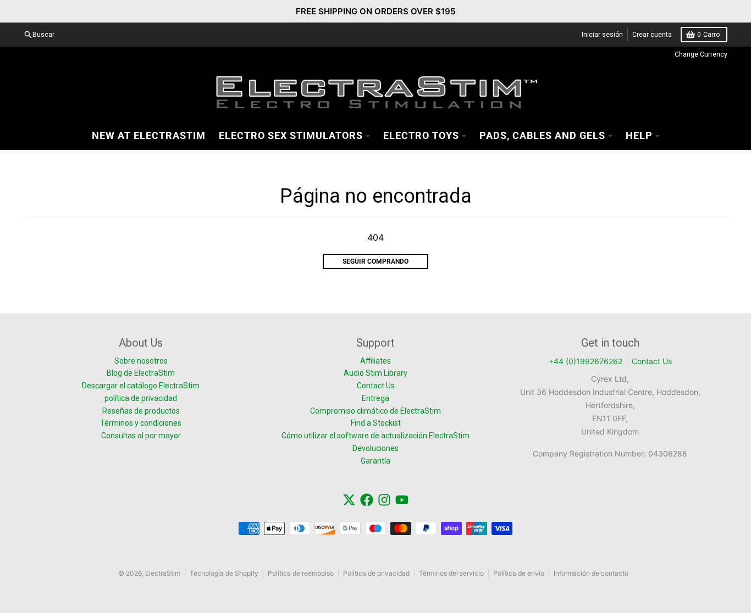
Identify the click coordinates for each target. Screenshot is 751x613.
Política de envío (518, 573)
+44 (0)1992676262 (585, 361)
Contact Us (652, 361)
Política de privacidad (376, 573)
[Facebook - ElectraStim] (366, 499)
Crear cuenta (652, 34)
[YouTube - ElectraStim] (401, 499)
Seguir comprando (375, 261)
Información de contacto (591, 573)
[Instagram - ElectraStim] (384, 499)
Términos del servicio (451, 573)
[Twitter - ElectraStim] (349, 499)
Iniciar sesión (602, 34)
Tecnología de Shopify (224, 573)
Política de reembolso (301, 573)
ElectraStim (162, 573)
